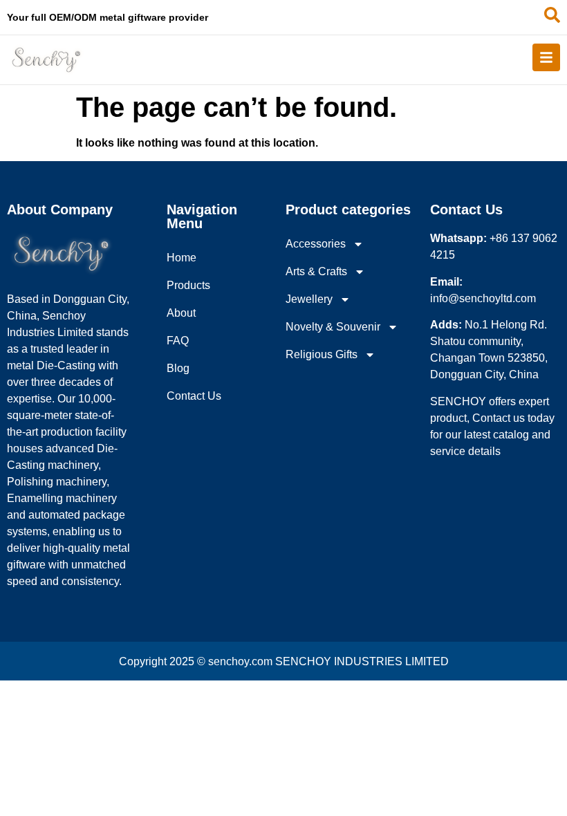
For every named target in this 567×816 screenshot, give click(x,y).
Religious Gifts (321, 354)
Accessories (316, 244)
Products (188, 285)
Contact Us (194, 396)
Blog (178, 368)
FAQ (178, 340)
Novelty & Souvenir (333, 327)
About (181, 313)
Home (181, 257)
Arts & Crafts (316, 271)
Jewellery (309, 299)
